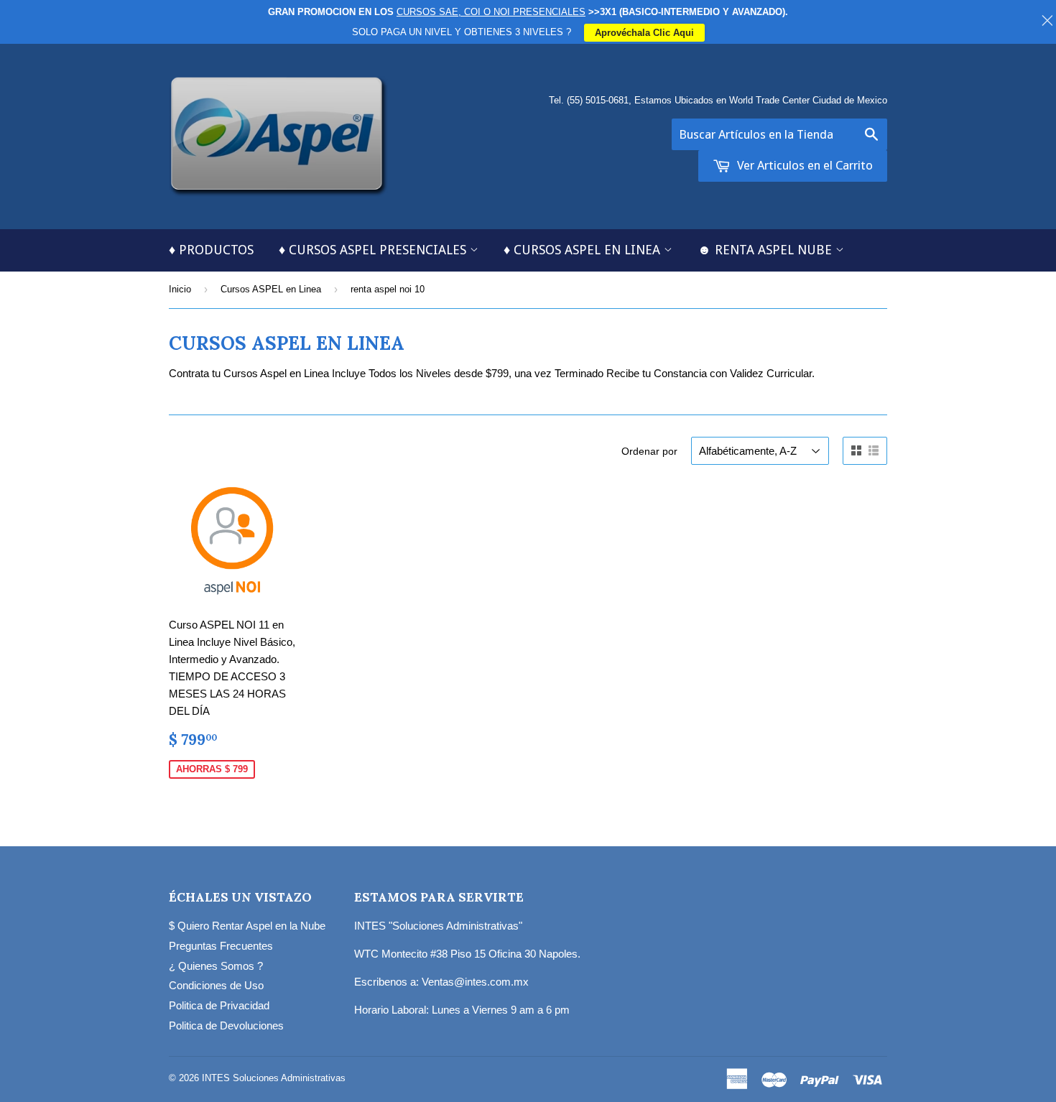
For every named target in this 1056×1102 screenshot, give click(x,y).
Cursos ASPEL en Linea (271, 289)
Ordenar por (649, 451)
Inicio (180, 289)
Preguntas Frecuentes (221, 946)
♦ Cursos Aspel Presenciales (374, 249)
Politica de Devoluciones (226, 1025)
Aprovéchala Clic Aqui (644, 32)
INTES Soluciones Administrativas (274, 1078)
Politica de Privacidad (219, 1005)
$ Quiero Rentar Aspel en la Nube (247, 926)
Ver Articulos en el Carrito (803, 165)
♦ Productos (211, 249)
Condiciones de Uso (216, 985)
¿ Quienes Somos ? (216, 966)
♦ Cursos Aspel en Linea (584, 249)
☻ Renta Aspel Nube (766, 249)
